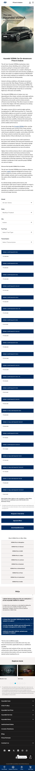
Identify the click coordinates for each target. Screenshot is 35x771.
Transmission (5, 238)
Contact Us (5, 743)
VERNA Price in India (17, 581)
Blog (2, 734)
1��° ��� (10, 683)
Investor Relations (7, 729)
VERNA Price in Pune (17, 572)
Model (3, 199)
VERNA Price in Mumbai (17, 564)
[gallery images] (8, 670)
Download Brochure (17, 528)
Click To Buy (5, 705)
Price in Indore (17, 2)
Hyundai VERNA (19, 126)
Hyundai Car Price (7, 710)
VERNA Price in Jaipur (17, 555)
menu (33, 2)
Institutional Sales (7, 724)
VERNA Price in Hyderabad (17, 577)
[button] (2, 670)
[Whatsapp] (27, 750)
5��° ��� (20, 683)
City (2, 219)
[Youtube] (9, 750)
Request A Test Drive (17, 514)
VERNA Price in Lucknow (17, 560)
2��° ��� (13, 683)
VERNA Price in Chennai (17, 546)
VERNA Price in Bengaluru (17, 542)
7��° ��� (24, 683)
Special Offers (17, 521)
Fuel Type (4, 229)
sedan (9, 171)
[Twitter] (14, 750)
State (2, 209)
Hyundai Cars (5, 701)
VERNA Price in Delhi (17, 551)
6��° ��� (22, 683)
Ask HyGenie (22, 758)
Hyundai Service (6, 715)
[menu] (30, 3)
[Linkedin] (18, 750)
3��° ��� (15, 683)
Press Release (6, 738)
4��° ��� (17, 683)
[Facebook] (4, 750)
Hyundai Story (6, 719)
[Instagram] (22, 750)
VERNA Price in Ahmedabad (17, 568)
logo (5, 2)
